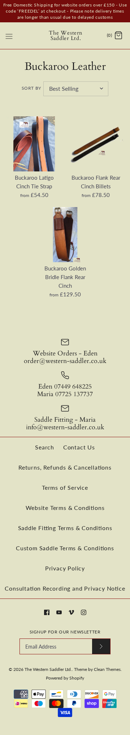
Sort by (31, 88)
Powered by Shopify (65, 678)
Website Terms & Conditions (65, 507)
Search (44, 447)
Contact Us (79, 447)
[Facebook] (46, 612)
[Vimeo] (71, 612)
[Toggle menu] (9, 35)
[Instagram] (83, 612)
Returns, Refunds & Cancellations (65, 467)
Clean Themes (107, 669)
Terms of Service (65, 487)
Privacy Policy (65, 568)
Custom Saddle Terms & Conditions (65, 547)
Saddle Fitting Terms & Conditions (65, 527)
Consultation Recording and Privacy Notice (65, 588)
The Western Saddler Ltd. (48, 669)
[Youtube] (59, 612)
